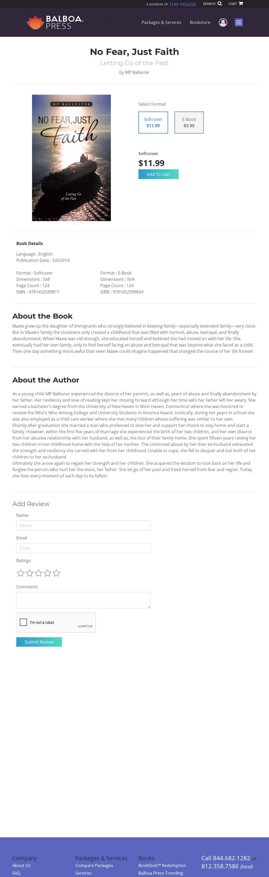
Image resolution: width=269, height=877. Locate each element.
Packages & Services (162, 22)
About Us (21, 865)
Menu (240, 22)
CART (233, 3)
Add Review (31, 504)
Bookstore (200, 22)
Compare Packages (94, 865)
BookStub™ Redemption (162, 865)
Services (83, 873)
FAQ (16, 873)
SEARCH (209, 3)
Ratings (23, 560)
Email (21, 538)
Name (22, 515)
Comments (27, 587)
